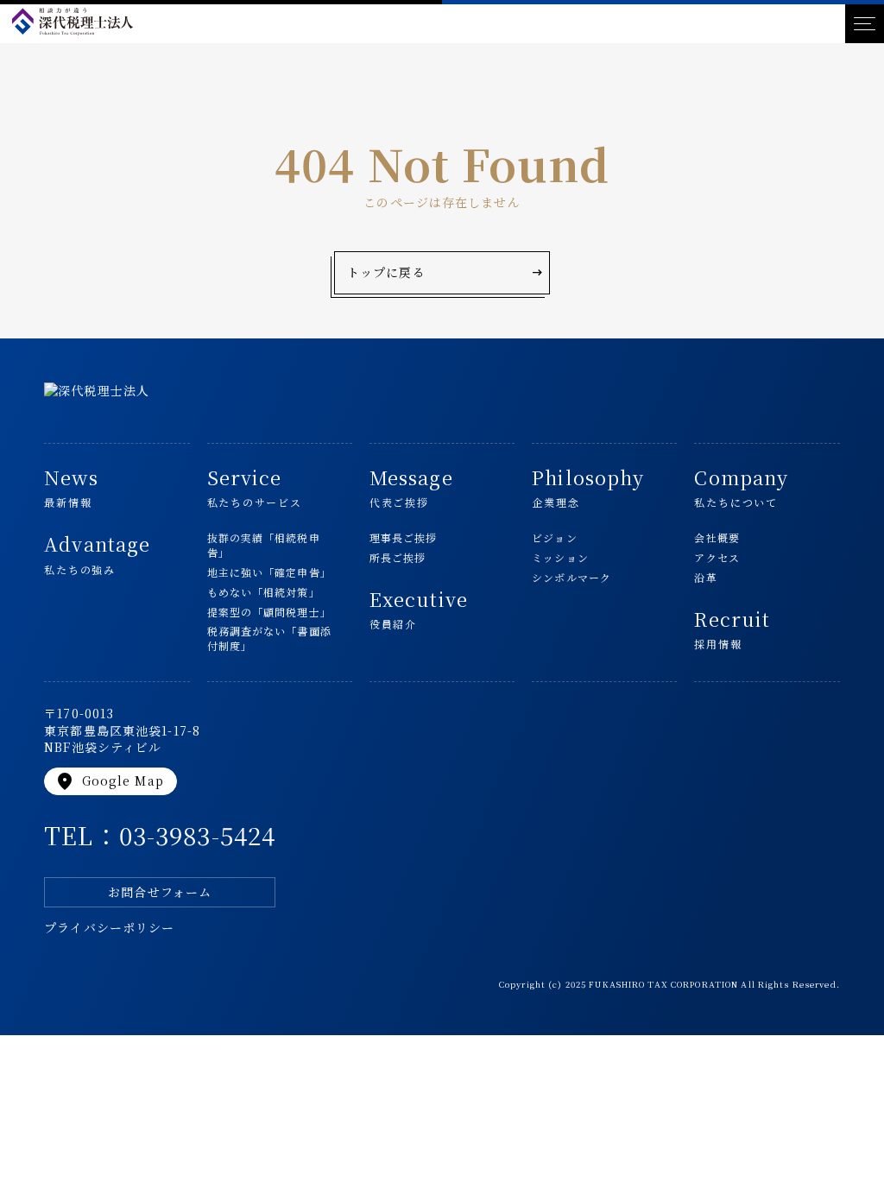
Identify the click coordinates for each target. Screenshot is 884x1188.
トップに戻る (446, 272)
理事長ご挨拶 (403, 538)
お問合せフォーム (160, 891)
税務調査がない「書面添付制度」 (269, 638)
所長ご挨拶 (397, 558)
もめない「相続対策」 (263, 592)
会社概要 (716, 538)
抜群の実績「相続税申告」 (263, 545)
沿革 (705, 578)
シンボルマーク (571, 578)
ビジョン (554, 538)
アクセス (716, 558)
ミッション (560, 558)
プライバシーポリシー (109, 927)
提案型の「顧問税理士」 (269, 612)
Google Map (108, 781)
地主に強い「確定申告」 (269, 572)
